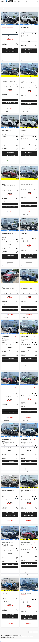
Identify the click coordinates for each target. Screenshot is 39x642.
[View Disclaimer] (29, 36)
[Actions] (17, 27)
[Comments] (34, 36)
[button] (18, 18)
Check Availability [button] (10, 48)
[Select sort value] (37, 9)
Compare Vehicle (6, 111)
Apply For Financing (10, 51)
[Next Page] (31, 632)
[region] (10, 43)
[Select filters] (35, 9)
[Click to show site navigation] (37, 1)
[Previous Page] (29, 632)
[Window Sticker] (36, 36)
